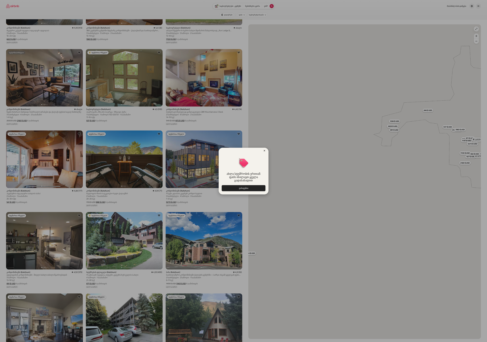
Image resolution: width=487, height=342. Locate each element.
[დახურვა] (264, 151)
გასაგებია (243, 188)
